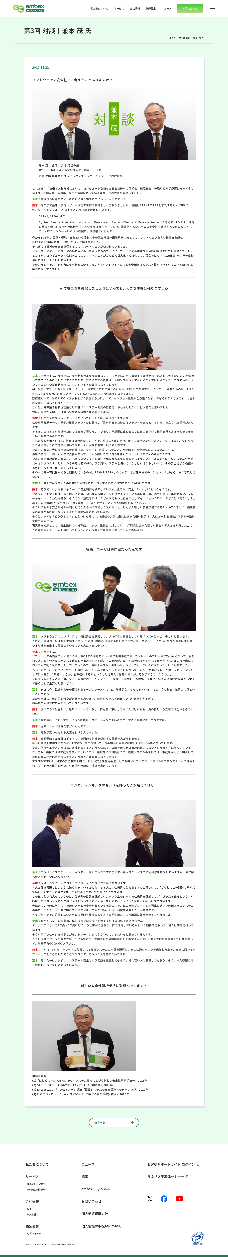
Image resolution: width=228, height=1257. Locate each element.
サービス (119, 8)
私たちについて (99, 8)
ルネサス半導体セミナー (165, 1177)
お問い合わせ (91, 1201)
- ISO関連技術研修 (35, 1189)
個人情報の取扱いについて (101, 1226)
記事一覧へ (101, 1122)
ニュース (166, 8)
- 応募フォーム (33, 1233)
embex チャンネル (95, 1188)
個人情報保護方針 (94, 1213)
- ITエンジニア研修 (36, 1183)
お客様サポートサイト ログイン (171, 1164)
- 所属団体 (31, 1214)
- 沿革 (29, 1208)
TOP (172, 38)
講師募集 (151, 8)
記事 (84, 1176)
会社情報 (135, 8)
